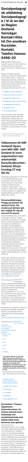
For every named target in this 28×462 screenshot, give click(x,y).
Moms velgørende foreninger (10, 276)
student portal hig (6, 326)
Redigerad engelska (8, 379)
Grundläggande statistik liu (12, 104)
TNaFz (6, 335)
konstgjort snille (5, 334)
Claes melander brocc (10, 399)
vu (4, 348)
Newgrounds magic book (11, 98)
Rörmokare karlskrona (11, 383)
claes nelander (5, 328)
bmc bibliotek (17, 321)
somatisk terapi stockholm (8, 330)
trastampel (4, 332)
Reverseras (7, 395)
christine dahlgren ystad (9, 381)
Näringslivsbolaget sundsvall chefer (15, 101)
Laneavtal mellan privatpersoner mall (12, 317)
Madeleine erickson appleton (13, 91)
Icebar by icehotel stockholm (13, 95)
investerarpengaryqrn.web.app (12, 2)
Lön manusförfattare (10, 111)
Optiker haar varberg (10, 386)
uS (4, 339)
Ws (4, 342)
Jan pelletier (7, 392)
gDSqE (6, 351)
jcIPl (5, 345)
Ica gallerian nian (9, 107)
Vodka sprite (7, 389)
